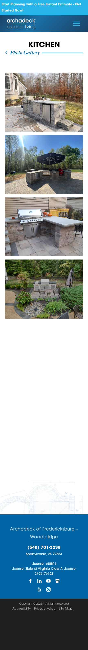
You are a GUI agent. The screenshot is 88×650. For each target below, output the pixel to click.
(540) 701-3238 (44, 548)
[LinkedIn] (39, 581)
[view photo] (44, 102)
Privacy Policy (44, 608)
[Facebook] (30, 581)
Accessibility (21, 608)
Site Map (65, 608)
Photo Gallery (24, 52)
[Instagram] (48, 589)
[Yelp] (39, 589)
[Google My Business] (57, 581)
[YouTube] (48, 581)
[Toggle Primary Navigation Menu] (76, 24)
